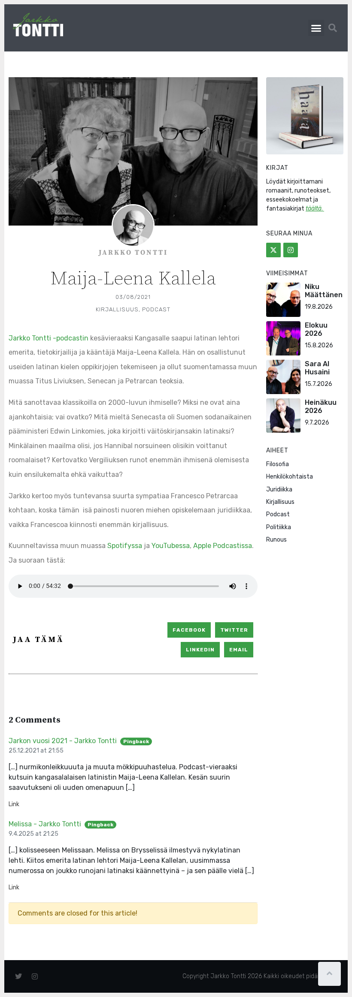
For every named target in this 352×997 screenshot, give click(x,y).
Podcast (156, 309)
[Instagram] (290, 250)
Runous (276, 539)
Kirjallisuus (117, 309)
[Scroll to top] (329, 974)
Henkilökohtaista (289, 476)
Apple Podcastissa (222, 546)
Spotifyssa (124, 546)
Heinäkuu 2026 (321, 406)
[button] (316, 28)
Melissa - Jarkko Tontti (45, 824)
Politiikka (278, 527)
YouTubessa (171, 546)
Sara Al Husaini (317, 368)
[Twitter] (273, 250)
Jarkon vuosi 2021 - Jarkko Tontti (63, 741)
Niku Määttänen (324, 291)
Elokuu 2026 (316, 329)
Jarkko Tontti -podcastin (48, 338)
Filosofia (277, 464)
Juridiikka (279, 489)
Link (14, 804)
